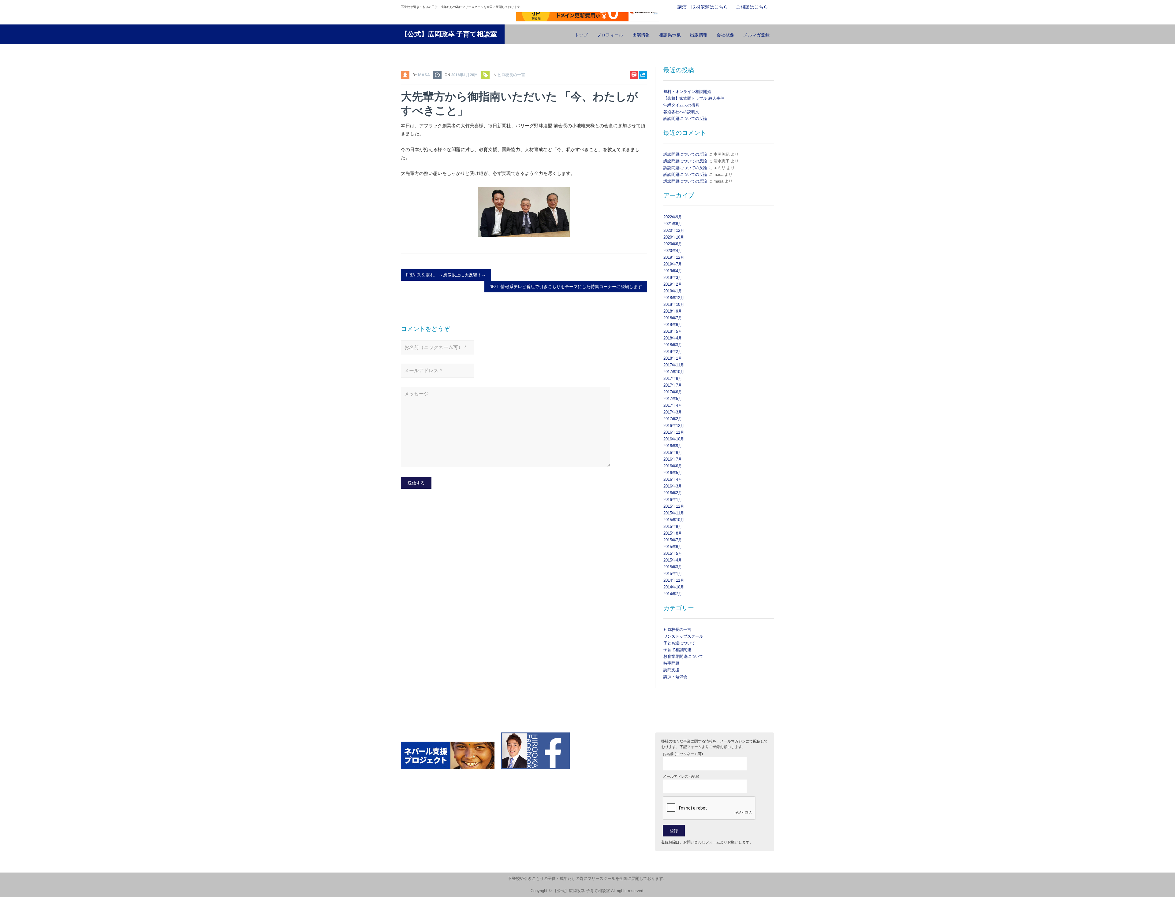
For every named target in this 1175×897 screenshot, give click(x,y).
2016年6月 (672, 466)
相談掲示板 (670, 34)
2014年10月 (673, 587)
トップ (581, 34)
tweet (640, 100)
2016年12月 (673, 425)
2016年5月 (672, 472)
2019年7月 (672, 264)
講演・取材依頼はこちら (702, 6)
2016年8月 (672, 452)
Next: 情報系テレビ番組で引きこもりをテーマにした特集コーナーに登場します (566, 286)
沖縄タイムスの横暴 (681, 105)
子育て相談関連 (677, 649)
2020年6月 (672, 244)
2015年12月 (673, 506)
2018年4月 (672, 338)
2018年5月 (672, 331)
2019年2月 (672, 284)
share (640, 90)
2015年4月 (672, 560)
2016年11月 (673, 432)
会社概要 (725, 34)
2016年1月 (672, 499)
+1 (643, 109)
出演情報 (641, 34)
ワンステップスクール (683, 636)
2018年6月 (672, 324)
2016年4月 (672, 479)
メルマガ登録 (756, 34)
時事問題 (671, 663)
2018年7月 (672, 318)
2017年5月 (672, 398)
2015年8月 (672, 533)
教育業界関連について (683, 656)
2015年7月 (672, 540)
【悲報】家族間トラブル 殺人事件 (693, 98)
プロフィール (610, 34)
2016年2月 (672, 493)
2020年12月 (673, 230)
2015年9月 (672, 526)
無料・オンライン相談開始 (687, 91)
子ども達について (679, 643)
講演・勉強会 (675, 676)
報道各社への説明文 (681, 111)
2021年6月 (672, 223)
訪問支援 (671, 670)
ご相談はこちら (752, 6)
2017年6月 (672, 392)
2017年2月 (672, 419)
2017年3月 (672, 412)
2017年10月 (673, 371)
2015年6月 (672, 546)
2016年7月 (672, 459)
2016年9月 (672, 445)
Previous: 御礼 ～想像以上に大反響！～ (446, 274)
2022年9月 (672, 217)
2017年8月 (672, 378)
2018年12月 (673, 297)
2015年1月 (672, 573)
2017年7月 (672, 385)
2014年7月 (672, 593)
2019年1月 (672, 291)
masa (424, 74)
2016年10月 (673, 439)
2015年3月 (672, 567)
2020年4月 (672, 250)
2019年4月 (672, 271)
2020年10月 (673, 237)
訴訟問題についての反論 (685, 118)
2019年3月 (672, 277)
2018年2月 (672, 351)
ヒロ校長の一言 (511, 74)
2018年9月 (672, 311)
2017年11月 (673, 365)
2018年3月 (672, 345)
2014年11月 (673, 580)
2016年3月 (672, 486)
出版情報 (698, 34)
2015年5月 (672, 553)
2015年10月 (673, 519)
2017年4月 (672, 405)
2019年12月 (673, 257)
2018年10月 (673, 304)
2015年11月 (673, 513)
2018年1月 (672, 358)
